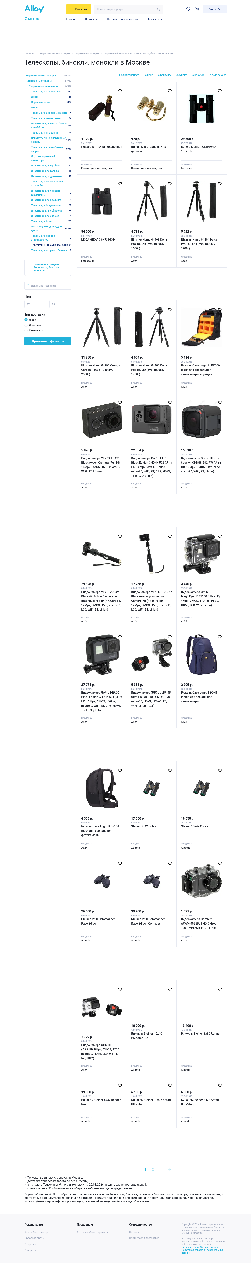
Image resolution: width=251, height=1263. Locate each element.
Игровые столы (51, 102)
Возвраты (30, 1250)
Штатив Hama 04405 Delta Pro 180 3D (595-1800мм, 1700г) (149, 370)
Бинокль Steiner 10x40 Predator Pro (146, 1036)
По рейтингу (163, 75)
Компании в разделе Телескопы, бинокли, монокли (46, 267)
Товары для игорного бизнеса (51, 250)
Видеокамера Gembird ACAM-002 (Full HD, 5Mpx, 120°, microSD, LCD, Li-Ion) (198, 923)
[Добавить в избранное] (120, 91)
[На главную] (44, 9)
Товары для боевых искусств (51, 112)
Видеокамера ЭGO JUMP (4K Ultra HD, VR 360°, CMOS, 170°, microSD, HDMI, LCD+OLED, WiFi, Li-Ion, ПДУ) (151, 699)
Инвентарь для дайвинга (51, 176)
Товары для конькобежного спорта (51, 149)
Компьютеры (155, 19)
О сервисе (30, 1244)
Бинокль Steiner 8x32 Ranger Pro (101, 1102)
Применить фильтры (48, 341)
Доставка (35, 325)
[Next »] (169, 1169)
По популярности (129, 75)
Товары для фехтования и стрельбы (51, 183)
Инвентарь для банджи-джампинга (51, 192)
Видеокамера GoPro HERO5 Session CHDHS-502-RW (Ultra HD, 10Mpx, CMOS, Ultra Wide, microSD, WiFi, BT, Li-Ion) (201, 464)
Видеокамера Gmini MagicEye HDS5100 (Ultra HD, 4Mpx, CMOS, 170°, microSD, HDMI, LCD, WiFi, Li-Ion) (200, 598)
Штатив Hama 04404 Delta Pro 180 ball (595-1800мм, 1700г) (199, 244)
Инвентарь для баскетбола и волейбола (51, 125)
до (53, 303)
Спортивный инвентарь (117, 53)
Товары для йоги (51, 221)
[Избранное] (188, 9)
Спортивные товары (86, 53)
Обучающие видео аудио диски (51, 228)
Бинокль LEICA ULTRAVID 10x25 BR (198, 149)
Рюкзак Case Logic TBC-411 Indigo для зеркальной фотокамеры (200, 697)
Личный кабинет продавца (93, 1232)
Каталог (71, 19)
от (28, 303)
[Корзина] (197, 9)
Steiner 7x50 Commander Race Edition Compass (148, 921)
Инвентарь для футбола (51, 165)
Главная (29, 53)
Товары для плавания (51, 132)
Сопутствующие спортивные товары (51, 140)
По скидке (181, 75)
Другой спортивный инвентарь (51, 158)
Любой (33, 319)
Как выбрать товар (36, 1232)
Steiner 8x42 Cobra (144, 826)
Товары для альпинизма (51, 91)
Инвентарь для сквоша (51, 215)
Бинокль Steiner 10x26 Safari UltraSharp (151, 1102)
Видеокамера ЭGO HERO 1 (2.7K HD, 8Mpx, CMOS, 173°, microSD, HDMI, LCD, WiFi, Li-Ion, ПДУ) (100, 1051)
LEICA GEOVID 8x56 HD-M (98, 239)
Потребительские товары (122, 19)
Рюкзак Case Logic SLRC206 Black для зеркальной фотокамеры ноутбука (200, 370)
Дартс (51, 96)
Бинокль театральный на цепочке (148, 149)
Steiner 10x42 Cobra (194, 826)
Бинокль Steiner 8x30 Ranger (200, 1033)
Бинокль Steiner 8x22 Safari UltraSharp (200, 1102)
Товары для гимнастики (51, 118)
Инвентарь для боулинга (51, 199)
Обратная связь (34, 1238)
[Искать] (158, 9)
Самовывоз (36, 330)
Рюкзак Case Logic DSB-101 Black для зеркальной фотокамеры (100, 831)
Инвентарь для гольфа (51, 170)
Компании (91, 19)
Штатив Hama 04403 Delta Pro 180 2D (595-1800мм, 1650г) (149, 244)
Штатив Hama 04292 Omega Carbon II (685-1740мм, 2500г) (100, 370)
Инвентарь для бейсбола (51, 210)
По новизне (198, 75)
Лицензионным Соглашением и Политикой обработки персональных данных (202, 1250)
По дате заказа (217, 75)
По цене (148, 75)
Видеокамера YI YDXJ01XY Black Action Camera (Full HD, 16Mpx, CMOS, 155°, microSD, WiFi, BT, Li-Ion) (101, 464)
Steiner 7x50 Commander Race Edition (98, 921)
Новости (134, 1232)
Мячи (51, 107)
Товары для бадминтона (51, 205)
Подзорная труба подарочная (101, 146)
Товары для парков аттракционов (51, 237)
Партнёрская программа (144, 1238)
